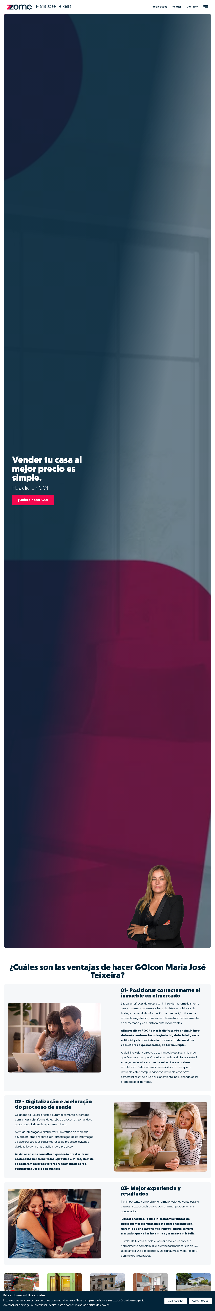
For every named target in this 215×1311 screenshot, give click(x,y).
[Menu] (205, 7)
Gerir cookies (176, 1301)
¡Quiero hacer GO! (33, 500)
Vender (176, 7)
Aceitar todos (200, 1301)
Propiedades (159, 7)
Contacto (192, 7)
